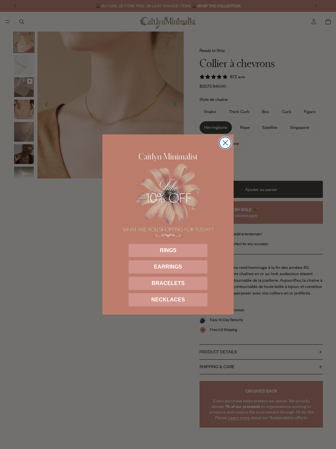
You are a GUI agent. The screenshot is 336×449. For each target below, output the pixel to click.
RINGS (168, 250)
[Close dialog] (225, 143)
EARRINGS (168, 267)
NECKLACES (168, 299)
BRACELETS (168, 283)
